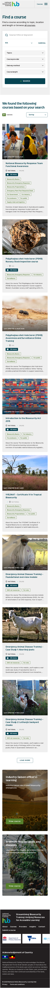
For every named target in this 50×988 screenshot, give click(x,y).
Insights (32, 927)
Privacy (4, 984)
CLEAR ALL (41, 43)
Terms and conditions (17, 984)
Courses (13, 927)
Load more (25, 760)
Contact (41, 927)
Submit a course (8, 930)
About (5, 927)
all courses (29, 25)
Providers (23, 927)
